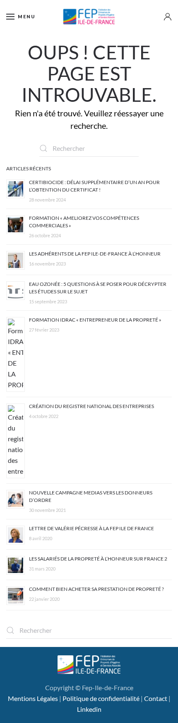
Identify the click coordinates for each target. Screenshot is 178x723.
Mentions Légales (33, 698)
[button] (20, 16)
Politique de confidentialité (101, 698)
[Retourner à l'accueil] (89, 16)
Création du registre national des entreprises (91, 406)
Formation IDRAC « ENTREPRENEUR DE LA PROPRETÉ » (95, 320)
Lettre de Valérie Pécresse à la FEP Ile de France (91, 528)
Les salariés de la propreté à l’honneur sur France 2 (98, 559)
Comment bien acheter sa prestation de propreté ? (96, 589)
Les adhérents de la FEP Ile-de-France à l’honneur (95, 254)
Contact (155, 698)
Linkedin (89, 709)
